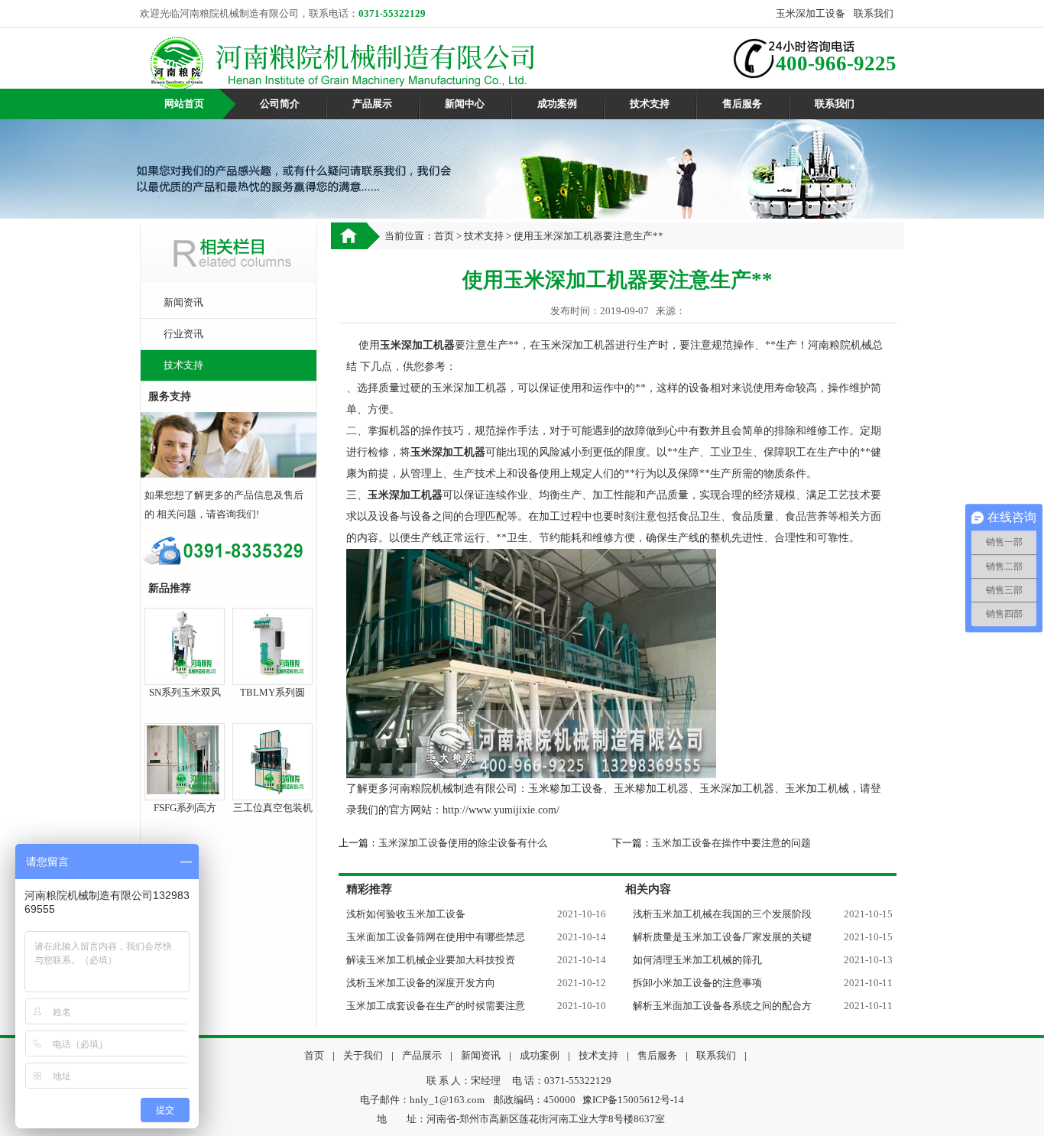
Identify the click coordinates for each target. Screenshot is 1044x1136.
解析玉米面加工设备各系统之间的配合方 (722, 1005)
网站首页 (184, 103)
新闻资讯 (183, 302)
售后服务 (742, 103)
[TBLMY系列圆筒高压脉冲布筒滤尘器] (271, 672)
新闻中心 (465, 103)
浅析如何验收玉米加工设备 (405, 914)
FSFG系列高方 (185, 807)
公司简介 (280, 103)
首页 (444, 236)
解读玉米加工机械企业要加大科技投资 (430, 960)
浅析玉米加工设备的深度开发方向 (420, 982)
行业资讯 (183, 333)
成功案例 (557, 103)
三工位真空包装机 (273, 807)
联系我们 (873, 13)
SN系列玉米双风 (185, 692)
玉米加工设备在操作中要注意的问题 (731, 843)
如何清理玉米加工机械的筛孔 (697, 960)
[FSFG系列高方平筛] (183, 788)
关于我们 (363, 1055)
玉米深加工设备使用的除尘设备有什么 (462, 843)
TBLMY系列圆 (272, 692)
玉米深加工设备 (810, 13)
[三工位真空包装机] (271, 788)
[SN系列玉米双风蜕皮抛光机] (183, 672)
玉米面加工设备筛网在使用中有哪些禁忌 (435, 937)
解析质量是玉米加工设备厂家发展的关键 (722, 937)
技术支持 (650, 103)
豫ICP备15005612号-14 (633, 1099)
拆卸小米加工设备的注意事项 (697, 982)
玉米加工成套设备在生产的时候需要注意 (435, 1005)
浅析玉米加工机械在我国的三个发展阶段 (722, 914)
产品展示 (372, 103)
